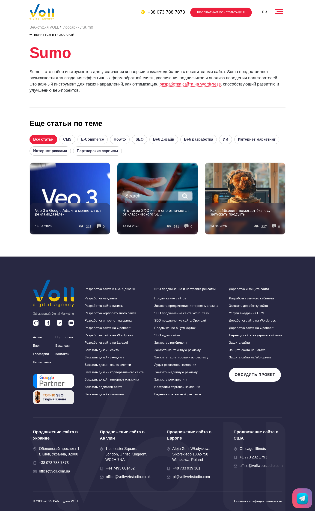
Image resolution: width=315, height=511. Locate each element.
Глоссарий (71, 27)
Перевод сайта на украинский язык (255, 335)
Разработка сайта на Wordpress (109, 335)
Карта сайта (42, 362)
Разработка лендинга (101, 298)
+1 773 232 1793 (253, 457)
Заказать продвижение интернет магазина (186, 305)
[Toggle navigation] (279, 10)
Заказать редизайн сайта (103, 387)
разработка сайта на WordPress (190, 84)
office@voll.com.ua (54, 471)
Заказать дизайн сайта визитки (108, 364)
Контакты (62, 354)
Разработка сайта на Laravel (106, 342)
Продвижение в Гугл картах (175, 328)
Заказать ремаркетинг (170, 379)
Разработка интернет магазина (108, 320)
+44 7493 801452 (120, 468)
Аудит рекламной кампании (175, 364)
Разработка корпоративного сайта (110, 313)
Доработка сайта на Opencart (251, 328)
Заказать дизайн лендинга (104, 357)
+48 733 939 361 (186, 468)
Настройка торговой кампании (177, 387)
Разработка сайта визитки (104, 305)
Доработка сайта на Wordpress (252, 320)
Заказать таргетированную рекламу (181, 357)
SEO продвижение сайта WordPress (181, 313)
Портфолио (64, 337)
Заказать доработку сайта (248, 305)
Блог (36, 345)
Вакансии (62, 345)
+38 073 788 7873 (166, 12)
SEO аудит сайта (167, 335)
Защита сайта (239, 342)
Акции (37, 337)
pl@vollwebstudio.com (191, 477)
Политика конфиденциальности (258, 501)
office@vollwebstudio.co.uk (128, 477)
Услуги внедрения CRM (246, 313)
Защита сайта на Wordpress (250, 357)
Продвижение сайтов (170, 298)
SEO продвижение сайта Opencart (180, 320)
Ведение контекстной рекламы (177, 394)
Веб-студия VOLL (44, 27)
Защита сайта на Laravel (247, 350)
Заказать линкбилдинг (170, 342)
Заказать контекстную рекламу (177, 350)
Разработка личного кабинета (251, 298)
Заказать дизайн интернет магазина (112, 379)
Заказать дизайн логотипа (104, 394)
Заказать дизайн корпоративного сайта (114, 372)
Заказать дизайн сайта (102, 350)
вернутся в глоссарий (53, 34)
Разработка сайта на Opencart (108, 328)
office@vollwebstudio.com (261, 466)
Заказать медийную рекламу (176, 372)
